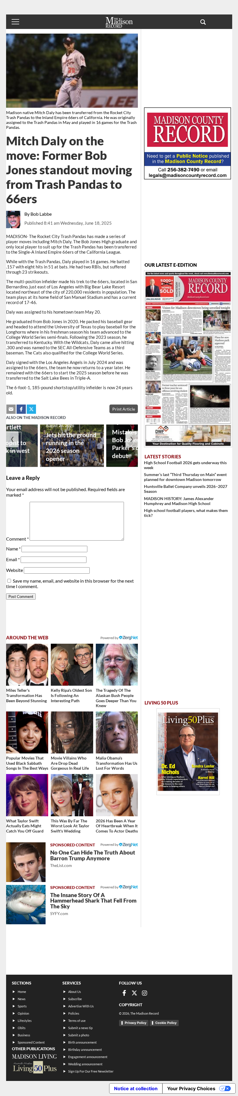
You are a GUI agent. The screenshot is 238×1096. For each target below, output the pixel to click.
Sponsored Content (31, 1042)
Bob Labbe (41, 214)
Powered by (109, 844)
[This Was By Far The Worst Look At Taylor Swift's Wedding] (72, 795)
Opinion (23, 1013)
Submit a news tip (80, 1028)
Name (13, 548)
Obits (22, 1028)
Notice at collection (136, 1088)
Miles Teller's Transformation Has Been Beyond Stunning (26, 695)
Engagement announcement (87, 1057)
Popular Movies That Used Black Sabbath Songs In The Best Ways (27, 763)
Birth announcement (82, 1042)
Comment (17, 538)
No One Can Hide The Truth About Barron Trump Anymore (92, 858)
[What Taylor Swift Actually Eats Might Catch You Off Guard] (27, 795)
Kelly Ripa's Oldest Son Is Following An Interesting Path (71, 695)
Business (24, 1035)
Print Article (123, 409)
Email (13, 559)
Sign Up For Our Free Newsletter (90, 1071)
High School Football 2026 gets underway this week (185, 465)
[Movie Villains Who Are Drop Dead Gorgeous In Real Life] (72, 732)
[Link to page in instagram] (144, 993)
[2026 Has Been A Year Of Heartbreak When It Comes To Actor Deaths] (117, 795)
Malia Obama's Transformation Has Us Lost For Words (116, 763)
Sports (22, 1006)
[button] (203, 22)
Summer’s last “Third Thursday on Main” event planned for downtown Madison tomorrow (185, 477)
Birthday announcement (85, 1049)
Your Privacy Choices (191, 1088)
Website (14, 570)
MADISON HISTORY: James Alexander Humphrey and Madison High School (179, 501)
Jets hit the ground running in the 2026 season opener (71, 446)
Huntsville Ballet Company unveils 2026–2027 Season (185, 489)
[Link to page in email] (11, 409)
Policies (73, 1013)
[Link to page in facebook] (21, 409)
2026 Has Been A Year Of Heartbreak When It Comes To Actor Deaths (117, 825)
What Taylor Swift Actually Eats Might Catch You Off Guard (25, 825)
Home (22, 991)
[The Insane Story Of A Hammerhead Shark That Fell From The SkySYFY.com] (26, 904)
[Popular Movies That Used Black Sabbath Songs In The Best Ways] (27, 732)
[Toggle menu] (15, 22)
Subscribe (75, 999)
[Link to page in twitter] (31, 409)
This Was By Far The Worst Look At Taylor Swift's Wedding (70, 825)
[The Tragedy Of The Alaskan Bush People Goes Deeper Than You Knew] (117, 665)
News (22, 999)
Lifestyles (25, 1020)
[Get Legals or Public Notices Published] (187, 177)
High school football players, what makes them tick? (186, 513)
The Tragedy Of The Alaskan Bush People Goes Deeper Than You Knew (116, 698)
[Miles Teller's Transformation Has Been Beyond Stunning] (27, 665)
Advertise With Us (81, 1006)
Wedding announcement (85, 1064)
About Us (74, 991)
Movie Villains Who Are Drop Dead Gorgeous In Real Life (70, 763)
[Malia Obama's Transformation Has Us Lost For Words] (117, 732)
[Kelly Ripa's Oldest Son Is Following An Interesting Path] (72, 665)
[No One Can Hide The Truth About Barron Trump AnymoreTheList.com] (26, 862)
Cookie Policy (165, 1023)
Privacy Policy (135, 1023)
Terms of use (77, 1020)
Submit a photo (78, 1035)
